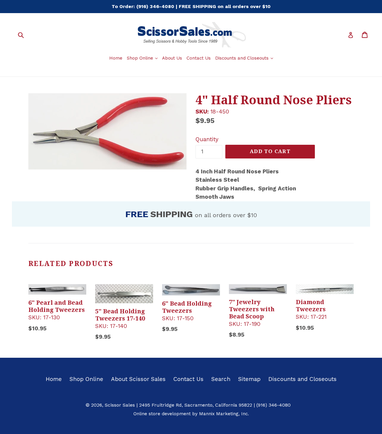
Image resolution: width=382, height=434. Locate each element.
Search (220, 379)
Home (115, 58)
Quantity (206, 139)
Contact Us (199, 58)
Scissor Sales (120, 405)
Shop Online (143, 58)
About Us (172, 58)
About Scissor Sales (138, 379)
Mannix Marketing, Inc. (224, 413)
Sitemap (249, 379)
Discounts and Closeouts (245, 58)
